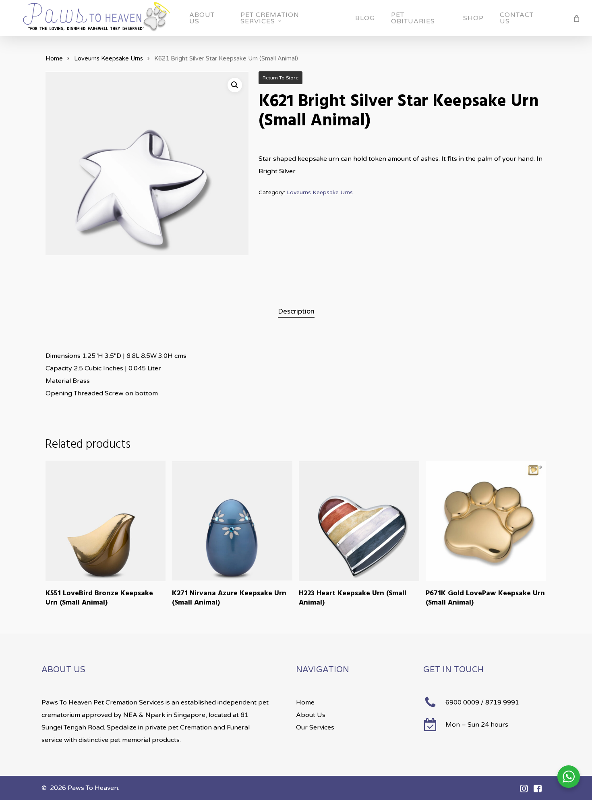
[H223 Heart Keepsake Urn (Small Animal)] (359, 521)
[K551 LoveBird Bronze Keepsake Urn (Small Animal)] (106, 521)
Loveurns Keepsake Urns (108, 58)
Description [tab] (296, 311)
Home (54, 58)
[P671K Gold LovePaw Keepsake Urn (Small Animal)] (486, 521)
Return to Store (280, 78)
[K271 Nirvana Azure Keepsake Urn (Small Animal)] (232, 521)
